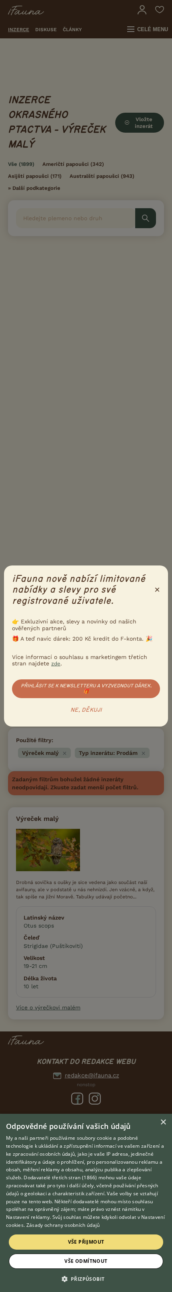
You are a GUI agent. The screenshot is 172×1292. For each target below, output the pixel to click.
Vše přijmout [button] (86, 1241)
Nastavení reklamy (28, 1217)
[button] (86, 1278)
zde (55, 664)
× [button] (163, 1122)
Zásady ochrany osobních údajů (63, 1225)
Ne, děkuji (86, 710)
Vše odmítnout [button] (85, 1261)
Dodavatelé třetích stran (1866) (60, 1177)
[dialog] (86, 1203)
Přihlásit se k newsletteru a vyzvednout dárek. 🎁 (86, 688)
